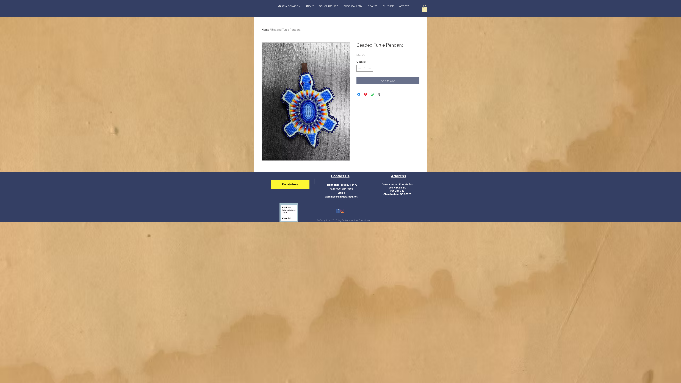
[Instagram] (342, 211)
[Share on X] (379, 94)
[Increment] (370, 68)
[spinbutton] (364, 68)
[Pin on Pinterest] (365, 94)
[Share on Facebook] (359, 94)
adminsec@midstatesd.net (341, 196)
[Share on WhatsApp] (372, 94)
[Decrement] (359, 68)
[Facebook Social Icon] (338, 211)
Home (265, 29)
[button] (388, 6)
